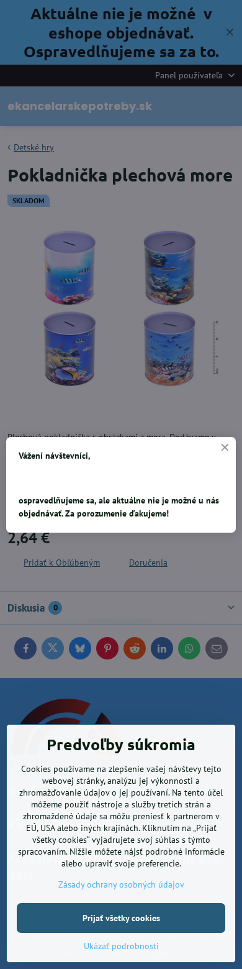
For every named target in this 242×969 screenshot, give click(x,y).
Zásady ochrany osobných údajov (121, 884)
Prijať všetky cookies (121, 918)
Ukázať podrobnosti (121, 946)
